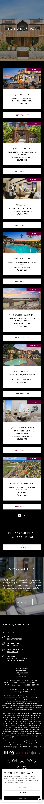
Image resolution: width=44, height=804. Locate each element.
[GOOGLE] (31, 761)
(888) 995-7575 (12, 652)
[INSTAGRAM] (13, 761)
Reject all (22, 787)
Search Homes (22, 547)
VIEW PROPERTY (22, 115)
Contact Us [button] (22, 602)
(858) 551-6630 (12, 645)
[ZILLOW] (36, 761)
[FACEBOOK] (8, 761)
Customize (22, 792)
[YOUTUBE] (22, 761)
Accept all (22, 798)
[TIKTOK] (27, 761)
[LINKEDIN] (17, 761)
